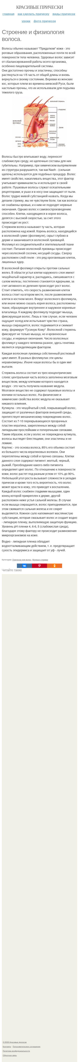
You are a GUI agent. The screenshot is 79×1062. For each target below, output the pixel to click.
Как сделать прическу (33, 14)
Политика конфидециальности (16, 1051)
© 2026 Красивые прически (15, 1042)
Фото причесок (45, 21)
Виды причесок (64, 14)
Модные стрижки (40, 559)
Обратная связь (10, 1055)
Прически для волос (21, 559)
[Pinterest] (39, 566)
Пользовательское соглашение (26, 1046)
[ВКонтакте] (24, 566)
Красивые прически (39, 7)
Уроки (26, 21)
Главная (8, 14)
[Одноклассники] (54, 566)
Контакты (7, 1046)
